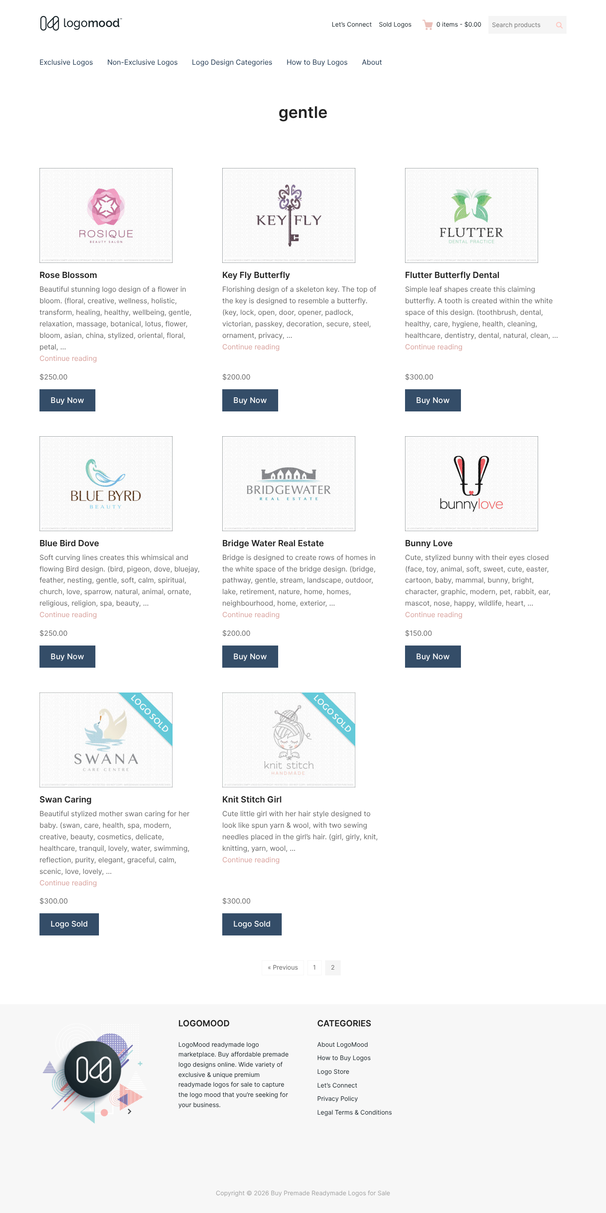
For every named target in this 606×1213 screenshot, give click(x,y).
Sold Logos (395, 24)
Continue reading (68, 358)
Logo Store (333, 1072)
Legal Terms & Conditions (354, 1112)
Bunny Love (429, 543)
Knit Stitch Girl (252, 799)
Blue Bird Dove (69, 543)
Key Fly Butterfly (256, 275)
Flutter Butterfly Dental (452, 275)
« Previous (283, 967)
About (372, 62)
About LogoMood (342, 1045)
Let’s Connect (352, 24)
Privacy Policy (337, 1099)
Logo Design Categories (232, 62)
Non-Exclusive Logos (142, 62)
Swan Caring (65, 799)
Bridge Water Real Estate (273, 543)
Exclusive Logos (66, 62)
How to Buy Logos (317, 62)
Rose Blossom (68, 275)
